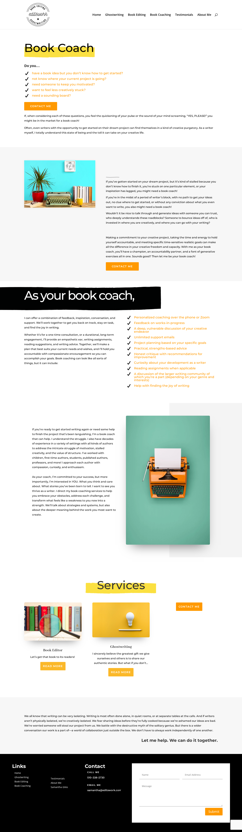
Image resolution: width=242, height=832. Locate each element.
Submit (213, 811)
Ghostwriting (114, 15)
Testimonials (184, 15)
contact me (189, 606)
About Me (204, 15)
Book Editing (137, 15)
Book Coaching (160, 15)
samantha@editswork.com (104, 790)
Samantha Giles (59, 787)
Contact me (122, 266)
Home (96, 15)
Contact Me (40, 106)
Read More (53, 666)
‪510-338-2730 (96, 777)
